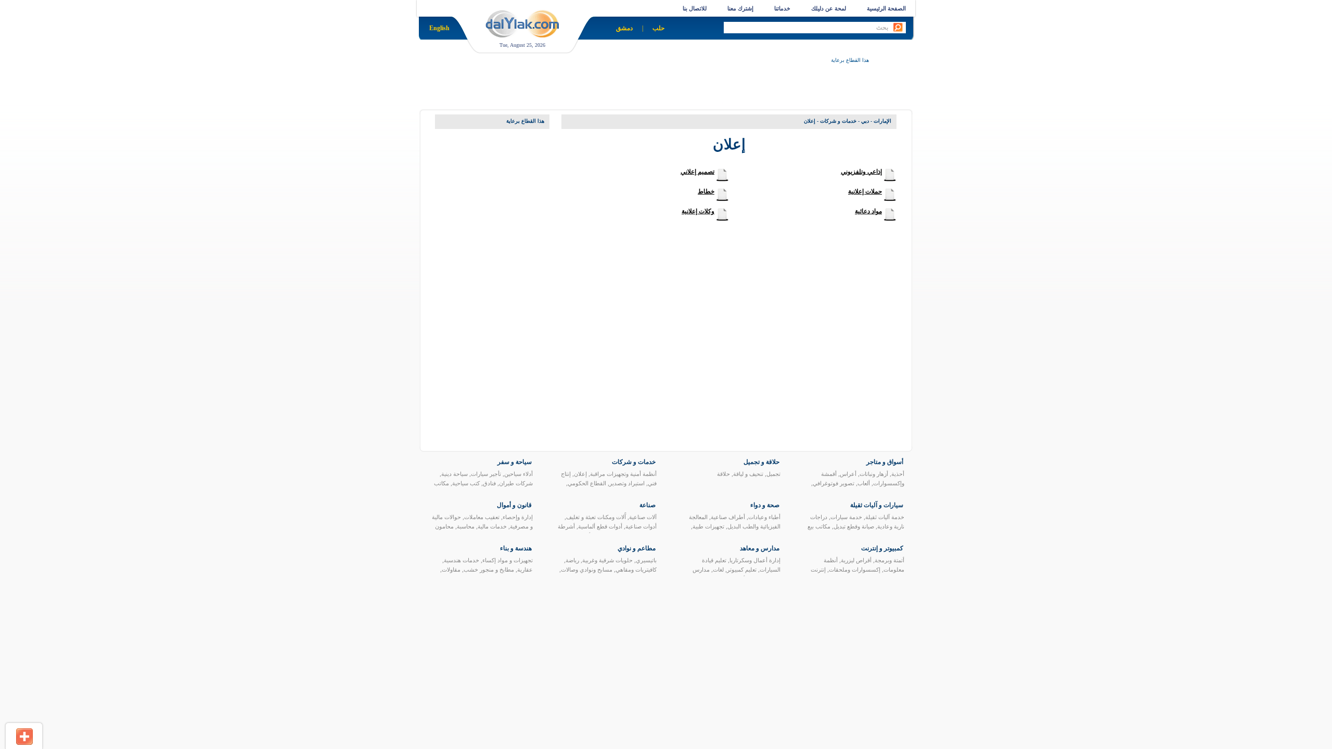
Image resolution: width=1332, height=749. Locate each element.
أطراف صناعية (728, 517)
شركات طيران (516, 483)
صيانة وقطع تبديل (854, 526)
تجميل (773, 474)
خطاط (706, 191)
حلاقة (723, 474)
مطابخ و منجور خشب (489, 569)
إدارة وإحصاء (518, 517)
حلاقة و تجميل (761, 462)
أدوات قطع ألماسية (600, 526)
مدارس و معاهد (759, 548)
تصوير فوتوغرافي (833, 483)
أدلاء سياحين (518, 474)
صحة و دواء (764, 505)
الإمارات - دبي (876, 121)
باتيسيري (646, 560)
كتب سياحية (466, 483)
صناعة (647, 505)
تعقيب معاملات (481, 517)
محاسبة (466, 526)
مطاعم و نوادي (637, 548)
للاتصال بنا (695, 8)
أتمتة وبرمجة (889, 560)
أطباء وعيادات (764, 517)
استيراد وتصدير (627, 483)
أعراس (848, 474)
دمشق (624, 28)
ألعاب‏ (863, 483)
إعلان (580, 474)
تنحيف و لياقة (748, 474)
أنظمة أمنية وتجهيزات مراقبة (623, 474)
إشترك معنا (740, 8)
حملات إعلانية (865, 191)
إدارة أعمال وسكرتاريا (754, 560)
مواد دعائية (868, 211)
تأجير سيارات (486, 474)
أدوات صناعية (641, 526)
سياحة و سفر (514, 462)
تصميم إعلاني (697, 171)
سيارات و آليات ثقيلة (876, 505)
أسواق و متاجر (884, 462)
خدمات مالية (492, 526)
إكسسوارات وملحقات (854, 569)
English (439, 28)
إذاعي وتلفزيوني (861, 171)
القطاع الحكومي (587, 483)
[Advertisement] (679, 89)
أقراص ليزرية (856, 560)
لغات (718, 569)
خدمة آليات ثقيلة (884, 517)
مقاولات (451, 569)
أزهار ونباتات (874, 474)
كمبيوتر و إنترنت (882, 548)
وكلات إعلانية (698, 211)
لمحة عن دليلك (828, 8)
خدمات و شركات (838, 121)
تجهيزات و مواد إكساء (507, 560)
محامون (444, 526)
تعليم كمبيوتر (742, 569)
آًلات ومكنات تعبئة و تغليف (596, 517)
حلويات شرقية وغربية (607, 560)
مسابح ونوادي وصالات (586, 569)
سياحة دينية (454, 474)
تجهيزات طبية (708, 526)
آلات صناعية (643, 517)
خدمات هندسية (461, 560)
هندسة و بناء (516, 548)
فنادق (489, 483)
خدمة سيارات (846, 517)
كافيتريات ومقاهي (636, 569)
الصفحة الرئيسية (886, 8)
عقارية (525, 569)
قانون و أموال (514, 505)
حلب (658, 28)
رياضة (572, 560)
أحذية (897, 474)
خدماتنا (782, 8)
